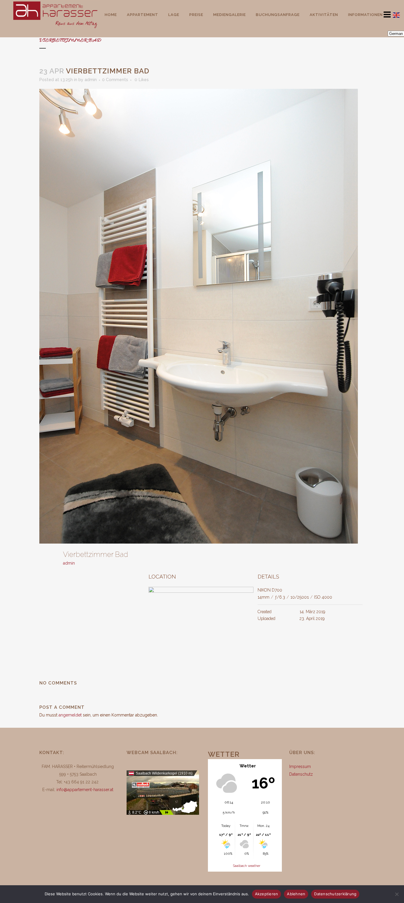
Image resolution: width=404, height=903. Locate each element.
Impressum (300, 766)
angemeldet (70, 715)
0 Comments (115, 79)
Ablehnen (296, 893)
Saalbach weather (246, 866)
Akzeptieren (266, 893)
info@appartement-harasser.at (84, 789)
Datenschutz (301, 774)
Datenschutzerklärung (335, 893)
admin (91, 79)
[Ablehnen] (397, 894)
